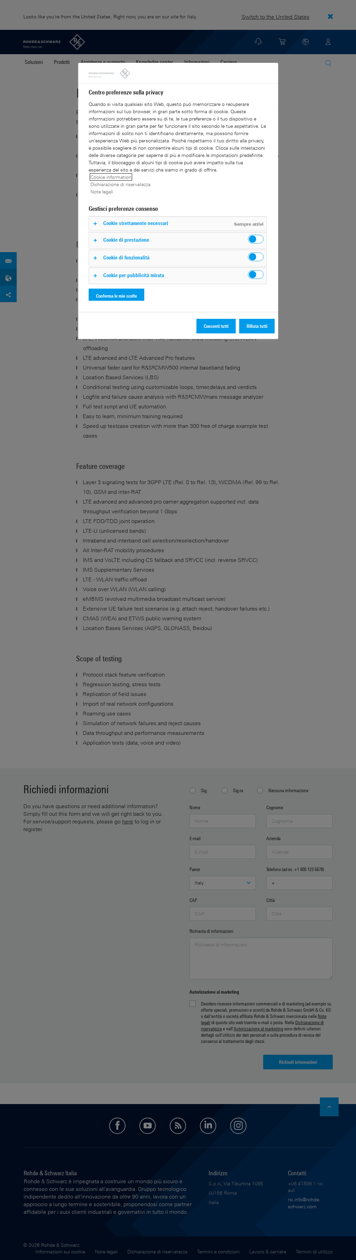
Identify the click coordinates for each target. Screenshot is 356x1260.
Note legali (101, 191)
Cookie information (110, 177)
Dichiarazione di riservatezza (120, 184)
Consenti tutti (216, 326)
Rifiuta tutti (256, 326)
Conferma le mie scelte (116, 296)
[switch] (256, 239)
